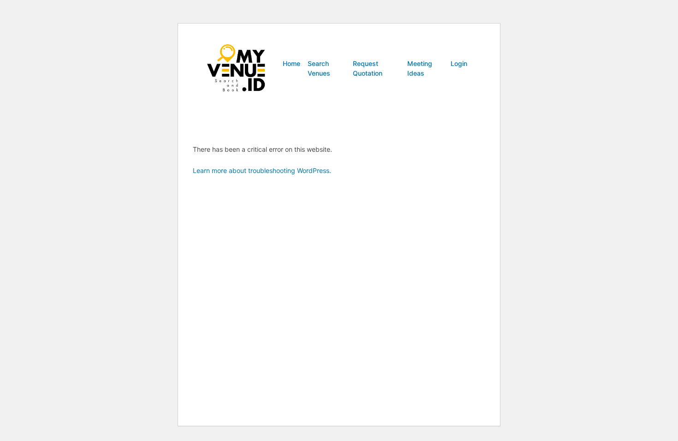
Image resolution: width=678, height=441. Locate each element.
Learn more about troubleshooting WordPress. (262, 170)
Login (459, 63)
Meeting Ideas (419, 68)
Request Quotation (367, 68)
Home (291, 63)
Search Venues (319, 68)
